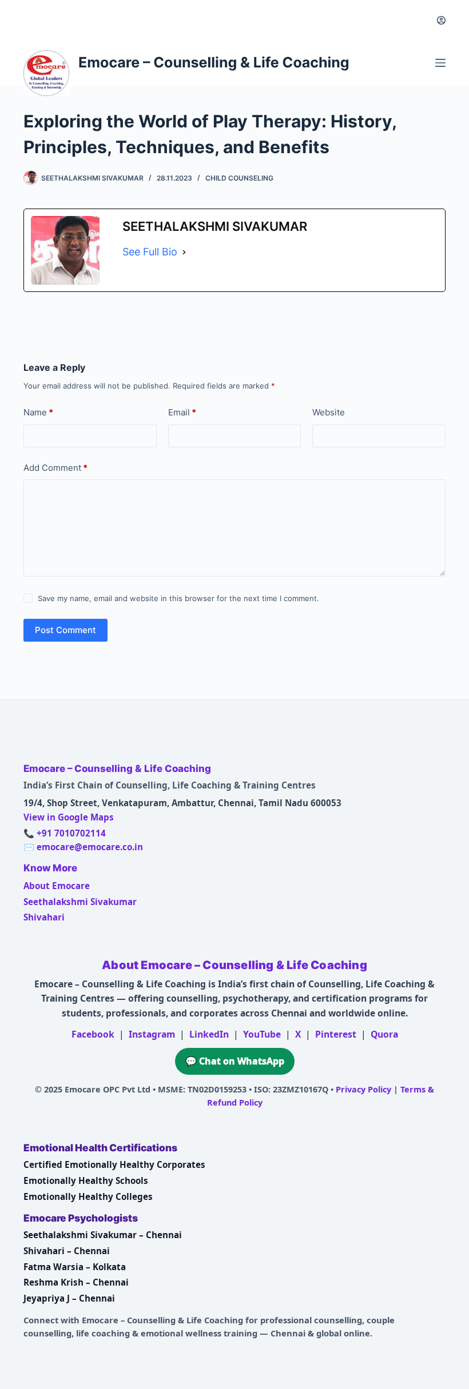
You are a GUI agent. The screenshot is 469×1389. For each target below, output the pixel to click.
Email (182, 412)
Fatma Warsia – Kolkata (74, 1266)
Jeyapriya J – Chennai (69, 1298)
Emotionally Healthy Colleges (88, 1196)
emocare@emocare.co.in (90, 846)
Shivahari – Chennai (66, 1250)
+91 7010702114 (71, 833)
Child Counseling (239, 178)
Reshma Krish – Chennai (76, 1282)
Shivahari (44, 917)
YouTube (262, 1034)
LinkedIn (209, 1034)
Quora (384, 1034)
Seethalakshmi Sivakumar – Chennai (102, 1234)
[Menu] (440, 63)
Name (38, 412)
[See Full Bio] (184, 252)
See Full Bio (149, 252)
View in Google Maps (68, 817)
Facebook (92, 1034)
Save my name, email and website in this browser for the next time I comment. (178, 598)
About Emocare (56, 885)
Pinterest (335, 1034)
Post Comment (65, 630)
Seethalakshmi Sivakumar (80, 901)
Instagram (152, 1034)
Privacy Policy (363, 1089)
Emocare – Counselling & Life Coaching (213, 62)
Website (328, 412)
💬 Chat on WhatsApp (234, 1061)
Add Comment (55, 467)
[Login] (441, 20)
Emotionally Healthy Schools (85, 1180)
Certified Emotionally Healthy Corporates (114, 1164)
